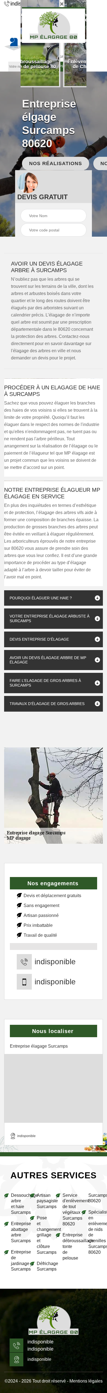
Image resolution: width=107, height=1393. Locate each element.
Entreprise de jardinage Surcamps (18, 1260)
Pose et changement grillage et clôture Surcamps (44, 1235)
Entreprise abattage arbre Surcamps (18, 1232)
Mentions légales (86, 1381)
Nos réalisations (55, 163)
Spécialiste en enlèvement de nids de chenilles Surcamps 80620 (95, 1232)
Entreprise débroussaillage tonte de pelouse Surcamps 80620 (83, 1226)
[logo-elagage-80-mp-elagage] (53, 25)
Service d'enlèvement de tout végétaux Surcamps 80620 (70, 1209)
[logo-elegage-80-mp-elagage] (53, 1320)
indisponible (55, 961)
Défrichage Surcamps (44, 1266)
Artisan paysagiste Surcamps (44, 1201)
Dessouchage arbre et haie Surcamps (18, 1204)
